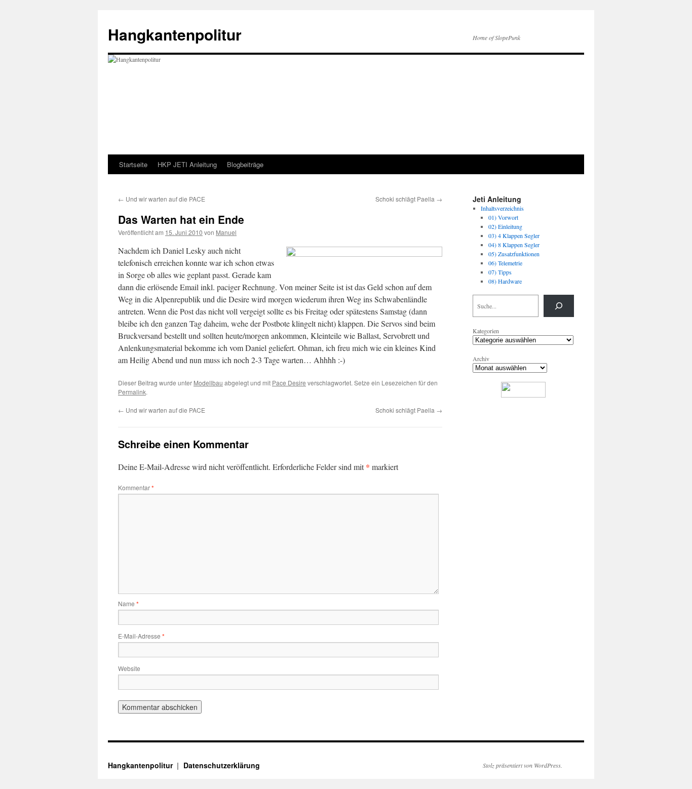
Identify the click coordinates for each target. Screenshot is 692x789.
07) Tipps (500, 272)
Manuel (226, 232)
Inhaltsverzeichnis (502, 208)
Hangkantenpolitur (175, 34)
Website (129, 668)
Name (128, 603)
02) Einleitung (505, 226)
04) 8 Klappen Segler (514, 245)
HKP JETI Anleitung (187, 164)
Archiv (481, 358)
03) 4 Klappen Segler (514, 235)
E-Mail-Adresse (141, 636)
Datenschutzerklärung (221, 765)
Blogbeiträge (245, 164)
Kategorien (486, 331)
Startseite (133, 164)
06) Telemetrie (505, 263)
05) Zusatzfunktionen (514, 254)
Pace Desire (289, 382)
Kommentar (136, 487)
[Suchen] (559, 306)
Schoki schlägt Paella (408, 198)
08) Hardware (505, 281)
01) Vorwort (503, 217)
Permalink (132, 391)
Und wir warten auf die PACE (161, 198)
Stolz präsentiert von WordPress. (522, 765)
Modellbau (208, 382)
